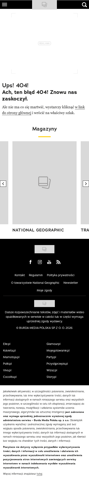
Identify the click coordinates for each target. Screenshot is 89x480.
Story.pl (51, 377)
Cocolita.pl (10, 377)
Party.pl (51, 357)
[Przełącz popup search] (84, 4)
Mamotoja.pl (11, 357)
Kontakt (20, 275)
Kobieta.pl (9, 350)
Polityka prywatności (60, 275)
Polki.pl (7, 364)
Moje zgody (44, 290)
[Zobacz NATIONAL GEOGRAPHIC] (44, 182)
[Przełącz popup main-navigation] (4, 4)
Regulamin (36, 275)
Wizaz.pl (52, 370)
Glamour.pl (53, 344)
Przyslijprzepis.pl (57, 364)
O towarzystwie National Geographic (35, 283)
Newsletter (71, 283)
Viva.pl (7, 370)
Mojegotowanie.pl (58, 350)
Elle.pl (6, 344)
